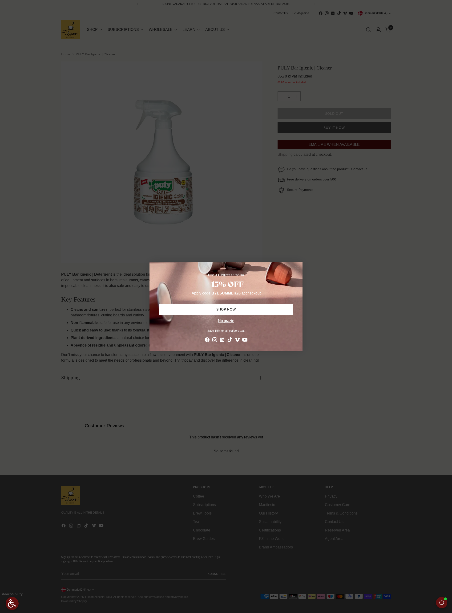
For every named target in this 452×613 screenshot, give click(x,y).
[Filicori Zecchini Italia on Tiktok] (230, 340)
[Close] (297, 267)
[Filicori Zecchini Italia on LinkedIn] (222, 340)
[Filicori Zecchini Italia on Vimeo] (237, 340)
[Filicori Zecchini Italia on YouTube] (245, 340)
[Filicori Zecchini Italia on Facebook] (207, 340)
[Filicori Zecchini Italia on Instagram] (215, 340)
